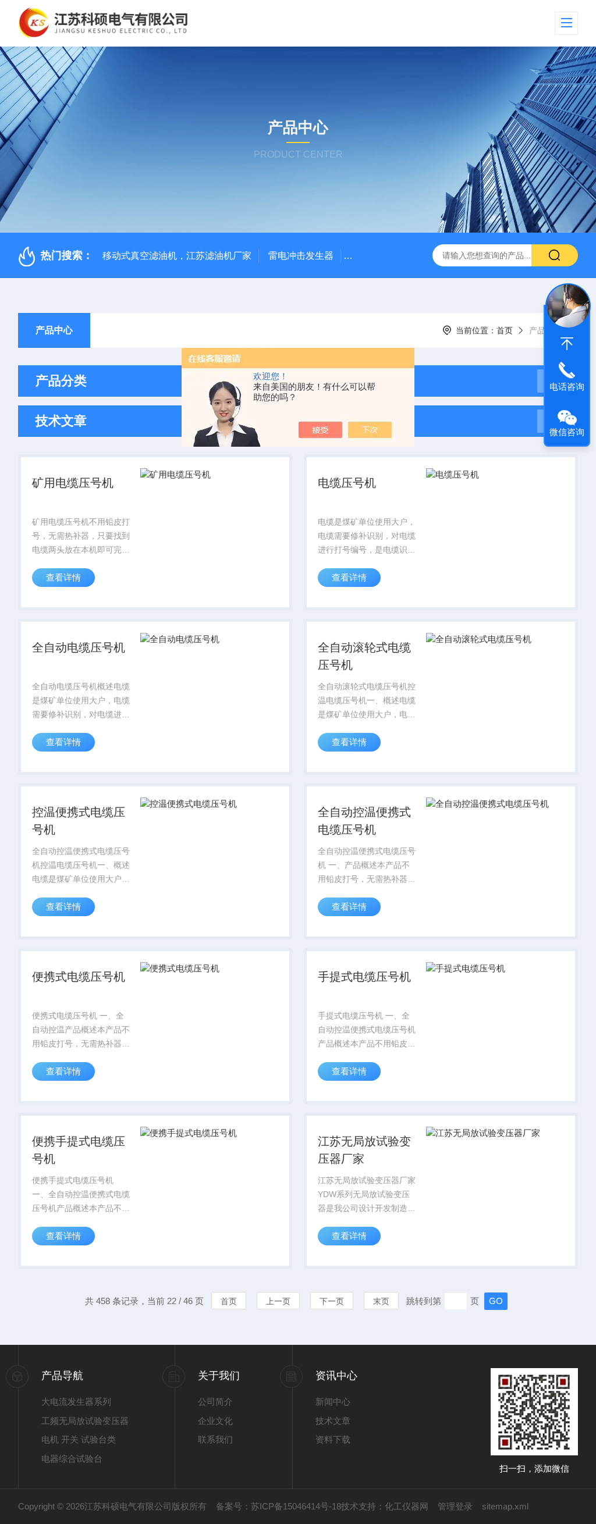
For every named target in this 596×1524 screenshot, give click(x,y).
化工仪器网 (406, 1506)
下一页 (332, 1301)
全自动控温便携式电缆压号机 (364, 821)
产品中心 (54, 330)
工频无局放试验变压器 (85, 1421)
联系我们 (215, 1439)
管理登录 (455, 1506)
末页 (381, 1301)
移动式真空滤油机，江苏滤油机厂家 (176, 256)
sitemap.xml (505, 1506)
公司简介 (215, 1402)
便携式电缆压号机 (78, 976)
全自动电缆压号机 (78, 647)
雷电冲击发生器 (301, 256)
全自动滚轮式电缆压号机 (364, 656)
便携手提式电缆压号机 (78, 1150)
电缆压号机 (347, 482)
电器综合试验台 (71, 1459)
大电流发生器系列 (76, 1402)
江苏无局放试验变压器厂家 (364, 1150)
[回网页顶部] (567, 343)
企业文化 (215, 1421)
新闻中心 (332, 1402)
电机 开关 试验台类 (78, 1439)
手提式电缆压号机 (364, 976)
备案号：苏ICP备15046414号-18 (278, 1506)
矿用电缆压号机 (72, 482)
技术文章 (332, 1421)
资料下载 (332, 1439)
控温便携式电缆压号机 (78, 821)
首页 (504, 330)
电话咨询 (566, 386)
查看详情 (63, 577)
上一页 (278, 1301)
